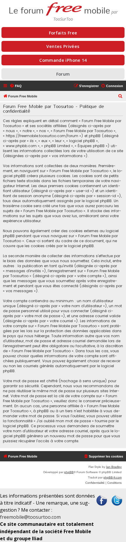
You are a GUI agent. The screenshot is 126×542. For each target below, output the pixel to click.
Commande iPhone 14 (63, 60)
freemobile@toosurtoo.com (30, 517)
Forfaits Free (63, 33)
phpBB (69, 472)
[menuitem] (16, 85)
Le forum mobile (59, 9)
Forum (63, 74)
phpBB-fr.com (112, 477)
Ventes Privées (62, 46)
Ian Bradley (114, 466)
